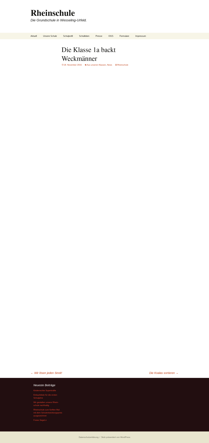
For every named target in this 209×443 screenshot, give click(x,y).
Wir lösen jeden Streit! (46, 372)
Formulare (124, 36)
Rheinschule (122, 65)
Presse (99, 36)
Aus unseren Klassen (96, 65)
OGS (110, 36)
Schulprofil (68, 36)
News (109, 65)
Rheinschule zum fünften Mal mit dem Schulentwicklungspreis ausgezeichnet (47, 413)
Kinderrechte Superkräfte (44, 390)
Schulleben (84, 36)
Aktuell (34, 36)
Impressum (140, 36)
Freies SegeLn (40, 420)
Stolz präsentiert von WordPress (115, 437)
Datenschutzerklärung (89, 437)
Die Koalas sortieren (163, 372)
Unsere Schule (50, 36)
